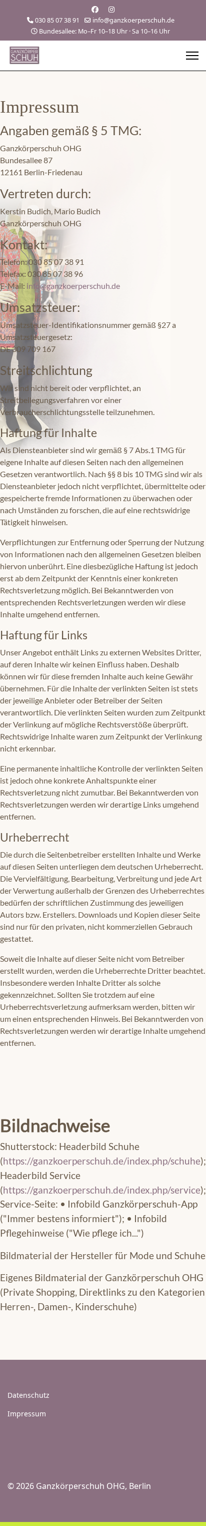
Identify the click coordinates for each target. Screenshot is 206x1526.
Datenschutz (29, 1395)
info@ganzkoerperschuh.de (133, 20)
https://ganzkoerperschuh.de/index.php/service (101, 1190)
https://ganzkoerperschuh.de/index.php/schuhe (101, 1161)
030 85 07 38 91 (57, 20)
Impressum (27, 1413)
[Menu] (192, 56)
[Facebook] (95, 9)
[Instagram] (111, 9)
